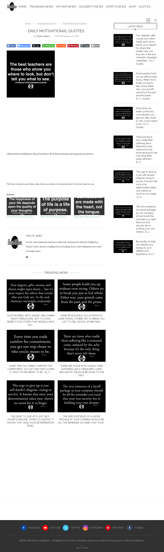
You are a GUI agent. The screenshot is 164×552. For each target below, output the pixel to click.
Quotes (144, 6)
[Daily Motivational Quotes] (22, 206)
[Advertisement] (56, 125)
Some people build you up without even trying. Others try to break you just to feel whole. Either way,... (82, 318)
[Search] (155, 20)
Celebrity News (91, 6)
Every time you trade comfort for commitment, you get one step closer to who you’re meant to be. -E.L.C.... (30, 369)
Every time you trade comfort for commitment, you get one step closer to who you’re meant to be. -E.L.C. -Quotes (146, 117)
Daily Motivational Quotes (20, 216)
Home (22, 6)
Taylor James (43, 36)
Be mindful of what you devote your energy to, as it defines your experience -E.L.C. (145, 247)
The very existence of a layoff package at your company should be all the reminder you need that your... (81, 419)
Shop (132, 6)
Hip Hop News (66, 6)
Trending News (41, 6)
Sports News (116, 6)
